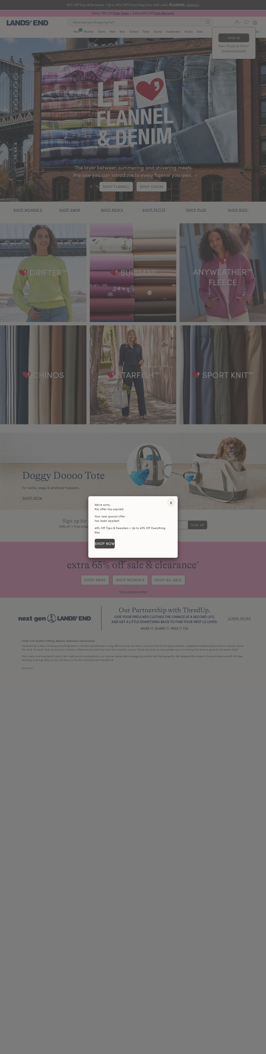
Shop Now (105, 543)
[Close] (171, 502)
